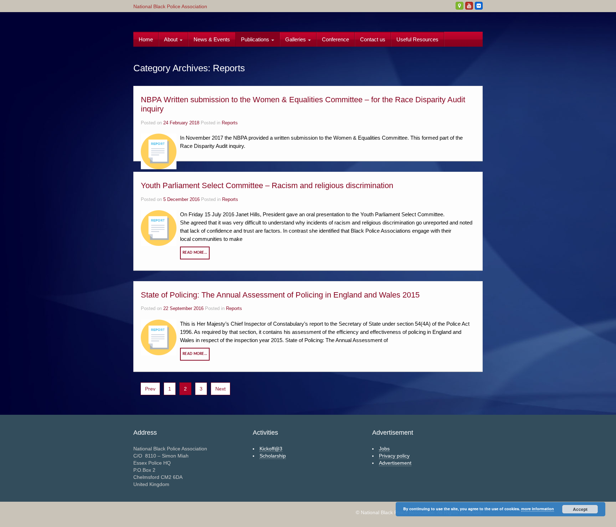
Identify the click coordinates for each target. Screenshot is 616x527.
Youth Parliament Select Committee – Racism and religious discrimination (267, 185)
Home (146, 39)
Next (220, 389)
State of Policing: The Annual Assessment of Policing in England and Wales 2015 (280, 294)
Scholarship (273, 456)
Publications (256, 39)
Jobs (384, 448)
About (171, 39)
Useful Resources (417, 39)
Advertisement (395, 463)
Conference (335, 39)
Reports (230, 122)
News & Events (212, 39)
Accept (580, 509)
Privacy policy (394, 456)
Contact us (372, 39)
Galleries (296, 39)
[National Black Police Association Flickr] (479, 6)
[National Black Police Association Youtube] (469, 6)
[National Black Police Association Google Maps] (459, 6)
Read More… (195, 252)
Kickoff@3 (271, 448)
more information (537, 508)
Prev (150, 389)
